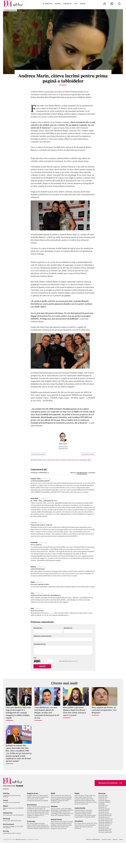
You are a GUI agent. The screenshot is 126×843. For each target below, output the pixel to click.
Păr (28, 823)
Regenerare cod (72, 661)
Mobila (83, 812)
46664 (89, 460)
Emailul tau (68, 628)
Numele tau (37, 628)
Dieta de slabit (67, 825)
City (75, 3)
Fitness (57, 821)
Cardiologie (54, 813)
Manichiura (44, 825)
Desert (83, 800)
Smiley (35, 812)
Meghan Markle (32, 807)
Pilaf (93, 800)
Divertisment (32, 805)
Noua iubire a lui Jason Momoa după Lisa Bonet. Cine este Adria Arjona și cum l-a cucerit (74, 711)
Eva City (6, 831)
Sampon (29, 827)
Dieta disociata (55, 827)
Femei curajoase (85, 817)
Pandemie (78, 828)
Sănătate (54, 806)
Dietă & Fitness (56, 819)
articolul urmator (88, 454)
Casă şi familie (80, 808)
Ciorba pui (89, 802)
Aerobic (64, 823)
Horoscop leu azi (103, 827)
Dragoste (30, 795)
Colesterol (70, 810)
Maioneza (88, 800)
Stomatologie (63, 810)
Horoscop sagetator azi (105, 822)
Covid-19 (89, 827)
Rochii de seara (60, 795)
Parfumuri (42, 823)
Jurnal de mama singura (88, 815)
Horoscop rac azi (103, 812)
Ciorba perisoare (80, 802)
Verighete (54, 800)
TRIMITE (42, 666)
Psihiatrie (67, 815)
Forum (82, 3)
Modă (53, 793)
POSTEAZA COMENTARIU (39, 472)
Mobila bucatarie (80, 810)
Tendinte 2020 (55, 802)
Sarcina (53, 808)
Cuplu (33, 797)
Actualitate (79, 821)
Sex (47, 797)
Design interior (86, 813)
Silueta (63, 827)
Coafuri (29, 825)
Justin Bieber (35, 814)
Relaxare (70, 821)
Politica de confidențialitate (93, 839)
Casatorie (43, 797)
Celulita (38, 827)
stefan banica (70, 460)
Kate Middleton (42, 807)
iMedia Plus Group (20, 839)
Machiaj (34, 825)
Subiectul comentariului (42, 636)
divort (45, 460)
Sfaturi (5, 806)
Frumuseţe (31, 821)
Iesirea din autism (83, 825)
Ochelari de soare (62, 800)
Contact (121, 839)
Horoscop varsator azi (105, 824)
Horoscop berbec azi (104, 830)
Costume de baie (61, 797)
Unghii (36, 823)
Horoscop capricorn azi (105, 819)
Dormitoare (78, 813)
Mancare (77, 795)
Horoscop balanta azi (104, 829)
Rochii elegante (55, 799)
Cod (34, 658)
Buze (34, 827)
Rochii (31, 823)
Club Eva (6, 793)
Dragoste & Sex (32, 793)
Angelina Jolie (37, 810)
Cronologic (91, 472)
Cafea (80, 797)
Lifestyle (48, 3)
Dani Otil (29, 812)
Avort (68, 813)
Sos (94, 795)
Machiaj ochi (45, 827)
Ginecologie (54, 810)
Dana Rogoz (46, 810)
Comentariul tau (39, 644)
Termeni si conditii (106, 839)
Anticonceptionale (56, 812)
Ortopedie (60, 815)
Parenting (78, 815)
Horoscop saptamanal (105, 832)
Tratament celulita (32, 828)
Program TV (30, 815)
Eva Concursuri (8, 824)
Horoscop (67, 3)
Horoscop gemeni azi (104, 814)
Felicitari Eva (7, 813)
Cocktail (82, 799)
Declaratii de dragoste (41, 800)
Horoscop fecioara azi (105, 815)
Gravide (77, 817)
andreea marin (51, 460)
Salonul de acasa (44, 828)
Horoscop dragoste (104, 800)
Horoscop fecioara (104, 809)
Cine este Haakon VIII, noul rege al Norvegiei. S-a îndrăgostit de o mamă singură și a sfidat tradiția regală (18, 712)
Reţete (77, 793)
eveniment (63, 460)
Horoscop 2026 (103, 795)
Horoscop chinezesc (104, 802)
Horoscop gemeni (103, 810)
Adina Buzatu (83, 460)
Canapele (89, 812)
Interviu (83, 823)
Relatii (29, 797)
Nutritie (59, 825)
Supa (84, 797)
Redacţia (115, 839)
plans (57, 460)
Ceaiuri (58, 808)
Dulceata (89, 797)
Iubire (37, 797)
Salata (76, 797)
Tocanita (77, 799)
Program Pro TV (39, 815)
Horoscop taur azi (103, 817)
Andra (39, 812)
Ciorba (86, 795)
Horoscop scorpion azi (105, 820)
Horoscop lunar (103, 805)
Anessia (33, 523)
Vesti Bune (83, 827)
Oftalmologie (62, 813)
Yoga (52, 823)
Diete (52, 821)
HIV (56, 815)
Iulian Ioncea (63, 444)
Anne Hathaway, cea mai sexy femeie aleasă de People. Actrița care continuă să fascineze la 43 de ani (46, 712)
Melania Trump (44, 814)
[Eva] (9, 2)
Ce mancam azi (83, 804)
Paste (82, 795)
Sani (39, 825)
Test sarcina (66, 812)
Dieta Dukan (63, 821)
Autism (93, 817)
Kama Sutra (30, 799)
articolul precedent (38, 454)
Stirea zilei (90, 823)
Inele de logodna (66, 799)
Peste (90, 795)
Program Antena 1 (32, 817)
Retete (57, 3)
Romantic (36, 795)
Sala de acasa (62, 828)
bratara (77, 460)
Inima (62, 808)
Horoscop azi (102, 799)
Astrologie (101, 804)
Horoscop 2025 (103, 797)
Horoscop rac (102, 807)
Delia (43, 812)
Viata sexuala (43, 795)
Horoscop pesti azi (104, 825)
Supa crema (89, 799)
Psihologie (68, 808)
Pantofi (69, 797)
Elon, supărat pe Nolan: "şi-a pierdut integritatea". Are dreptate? (104, 710)
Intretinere (57, 823)
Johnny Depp (39, 808)
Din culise (78, 823)
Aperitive (77, 800)
